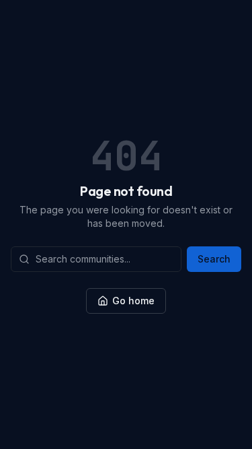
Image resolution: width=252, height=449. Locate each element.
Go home (133, 300)
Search (214, 259)
